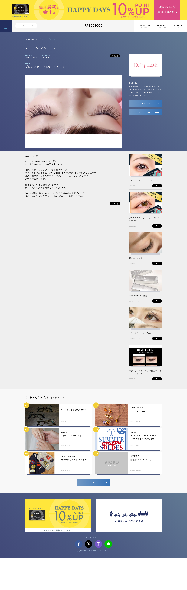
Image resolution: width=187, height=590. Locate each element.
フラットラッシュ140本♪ (140, 333)
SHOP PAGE (146, 103)
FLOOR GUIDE (145, 112)
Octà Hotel (135, 432)
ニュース (34, 39)
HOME (27, 39)
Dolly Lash (134, 83)
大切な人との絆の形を (71, 435)
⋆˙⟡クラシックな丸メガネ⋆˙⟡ (75, 409)
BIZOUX (64, 432)
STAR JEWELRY (137, 408)
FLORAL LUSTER (138, 411)
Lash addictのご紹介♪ (138, 296)
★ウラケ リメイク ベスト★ (74, 459)
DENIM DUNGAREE (69, 456)
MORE (93, 483)
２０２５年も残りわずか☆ (140, 180)
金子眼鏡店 (134, 456)
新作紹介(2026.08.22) (140, 459)
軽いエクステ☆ (136, 258)
